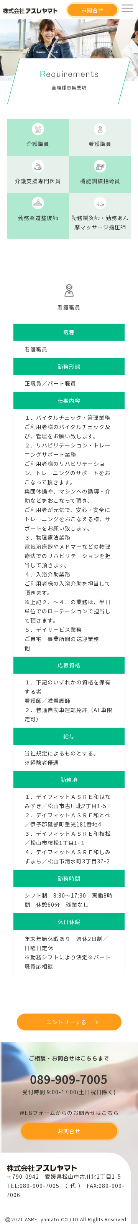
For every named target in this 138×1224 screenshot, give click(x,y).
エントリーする (66, 1022)
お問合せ (92, 10)
